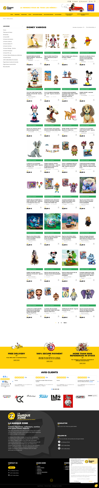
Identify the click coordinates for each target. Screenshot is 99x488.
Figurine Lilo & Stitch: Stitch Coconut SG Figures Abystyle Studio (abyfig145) (69, 238)
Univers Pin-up (7, 53)
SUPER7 (47, 60)
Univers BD (6, 37)
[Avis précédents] (13, 381)
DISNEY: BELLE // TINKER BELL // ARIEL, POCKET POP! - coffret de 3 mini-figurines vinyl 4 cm (34, 201)
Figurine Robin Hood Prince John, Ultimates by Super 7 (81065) (51, 57)
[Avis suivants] (98, 381)
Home (4, 18)
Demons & (30, 60)
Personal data (68, 467)
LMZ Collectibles (65, 445)
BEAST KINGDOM (31, 96)
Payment (39, 470)
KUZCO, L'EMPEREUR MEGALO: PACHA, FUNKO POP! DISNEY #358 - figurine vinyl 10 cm (69, 165)
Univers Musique (7, 50)
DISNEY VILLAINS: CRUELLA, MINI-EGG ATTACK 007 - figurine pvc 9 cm (35, 274)
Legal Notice (68, 466)
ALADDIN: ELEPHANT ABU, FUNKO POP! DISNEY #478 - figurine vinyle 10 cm (68, 201)
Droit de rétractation (42, 472)
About (38, 466)
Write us (11, 467)
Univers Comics (7, 46)
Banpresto (66, 131)
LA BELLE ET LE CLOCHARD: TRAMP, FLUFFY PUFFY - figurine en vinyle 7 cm (35, 165)
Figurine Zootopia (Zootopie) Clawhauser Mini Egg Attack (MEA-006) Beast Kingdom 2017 (87, 238)
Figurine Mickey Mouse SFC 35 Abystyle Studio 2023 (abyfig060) (69, 274)
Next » (65, 322)
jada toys (48, 169)
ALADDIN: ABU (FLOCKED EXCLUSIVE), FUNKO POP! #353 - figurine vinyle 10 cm (52, 310)
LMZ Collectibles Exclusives (10, 59)
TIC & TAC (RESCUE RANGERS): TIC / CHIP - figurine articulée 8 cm (52, 94)
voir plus (91, 381)
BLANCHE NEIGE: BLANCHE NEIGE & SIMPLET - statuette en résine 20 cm (34, 57)
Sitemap (39, 473)
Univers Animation (8, 39)
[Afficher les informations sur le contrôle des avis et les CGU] (10, 383)
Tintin (4, 30)
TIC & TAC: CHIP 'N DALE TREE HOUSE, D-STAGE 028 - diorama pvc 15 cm (34, 94)
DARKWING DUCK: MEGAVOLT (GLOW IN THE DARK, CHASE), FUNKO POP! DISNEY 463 (51, 201)
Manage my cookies (57, 486)
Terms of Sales (40, 467)
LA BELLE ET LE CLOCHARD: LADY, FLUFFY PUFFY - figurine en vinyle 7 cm (87, 130)
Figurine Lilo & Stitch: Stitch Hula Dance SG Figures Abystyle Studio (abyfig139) (52, 238)
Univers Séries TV (7, 43)
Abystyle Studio (85, 204)
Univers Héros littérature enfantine (12, 55)
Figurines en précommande (10, 62)
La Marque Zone (65, 442)
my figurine (84, 95)
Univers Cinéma (7, 41)
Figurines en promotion (9, 64)
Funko (47, 96)
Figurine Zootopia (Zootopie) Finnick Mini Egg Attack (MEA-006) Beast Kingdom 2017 (87, 310)
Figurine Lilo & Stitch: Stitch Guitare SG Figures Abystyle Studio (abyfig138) (33, 238)
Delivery (39, 469)
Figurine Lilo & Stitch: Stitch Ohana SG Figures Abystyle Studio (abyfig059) (86, 201)
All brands (5, 34)
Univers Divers (7, 57)
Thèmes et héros (7, 32)
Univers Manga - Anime (9, 48)
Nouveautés (6, 66)
